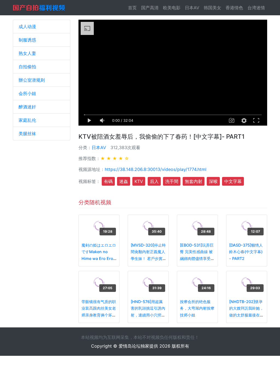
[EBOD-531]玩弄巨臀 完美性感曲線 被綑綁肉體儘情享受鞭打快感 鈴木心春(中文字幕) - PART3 (197, 258)
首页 (133, 7)
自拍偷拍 (27, 66)
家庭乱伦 (27, 120)
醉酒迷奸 (27, 106)
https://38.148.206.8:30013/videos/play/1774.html (155, 169)
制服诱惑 (27, 40)
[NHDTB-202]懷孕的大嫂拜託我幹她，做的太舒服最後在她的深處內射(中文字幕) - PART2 (246, 315)
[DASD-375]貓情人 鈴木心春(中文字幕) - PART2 (246, 252)
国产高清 (150, 7)
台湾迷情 (256, 7)
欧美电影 (171, 7)
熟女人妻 (27, 53)
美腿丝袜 (27, 133)
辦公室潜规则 (32, 80)
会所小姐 (27, 93)
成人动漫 (27, 26)
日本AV (192, 7)
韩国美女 (212, 7)
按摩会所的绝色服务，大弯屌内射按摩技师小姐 (197, 308)
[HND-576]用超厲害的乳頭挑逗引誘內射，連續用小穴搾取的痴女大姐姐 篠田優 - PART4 (148, 315)
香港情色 (234, 7)
